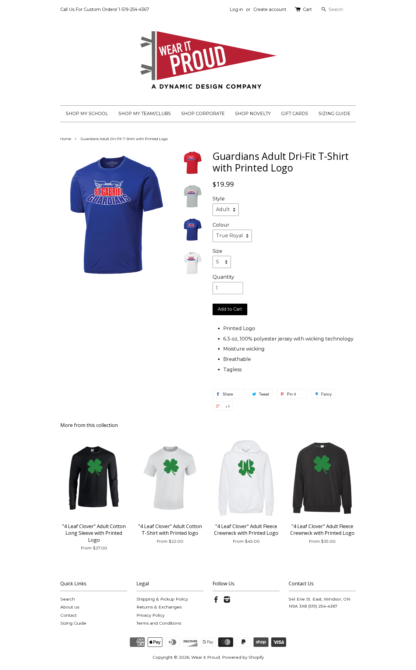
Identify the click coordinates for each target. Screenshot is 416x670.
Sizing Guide (73, 623)
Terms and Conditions (158, 623)
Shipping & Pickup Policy (162, 599)
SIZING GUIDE (335, 113)
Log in (236, 9)
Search (67, 599)
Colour (221, 225)
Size (217, 251)
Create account (269, 9)
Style (219, 199)
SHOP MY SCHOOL (87, 113)
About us (69, 607)
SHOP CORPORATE (203, 113)
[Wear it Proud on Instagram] (227, 600)
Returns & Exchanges (159, 607)
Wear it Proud (205, 657)
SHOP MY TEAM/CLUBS (144, 113)
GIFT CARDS (294, 113)
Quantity (223, 277)
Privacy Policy (150, 615)
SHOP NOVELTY (253, 113)
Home (65, 138)
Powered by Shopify (243, 657)
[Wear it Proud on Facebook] (216, 600)
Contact (68, 615)
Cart (307, 9)
